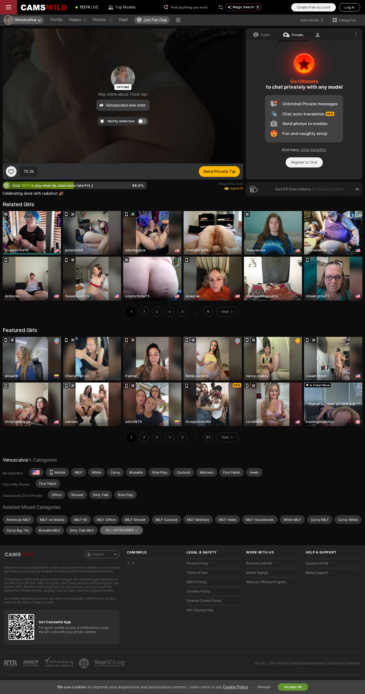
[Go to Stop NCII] (110, 663)
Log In (350, 7)
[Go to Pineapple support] (84, 663)
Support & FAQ (317, 563)
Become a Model (259, 563)
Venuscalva (15, 460)
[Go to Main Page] (44, 7)
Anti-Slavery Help (200, 610)
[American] (36, 472)
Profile (56, 19)
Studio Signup (257, 573)
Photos (102, 19)
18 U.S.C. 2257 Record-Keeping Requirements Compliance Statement (307, 663)
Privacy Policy (197, 563)
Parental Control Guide (204, 601)
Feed (123, 19)
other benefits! (313, 150)
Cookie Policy (235, 687)
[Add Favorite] (11, 171)
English (98, 554)
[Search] (220, 7)
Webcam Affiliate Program (266, 582)
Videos (77, 19)
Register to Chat (304, 162)
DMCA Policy (197, 582)
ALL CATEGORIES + (121, 530)
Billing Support (317, 573)
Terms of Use (197, 573)
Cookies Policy (198, 591)
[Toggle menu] (8, 7)
